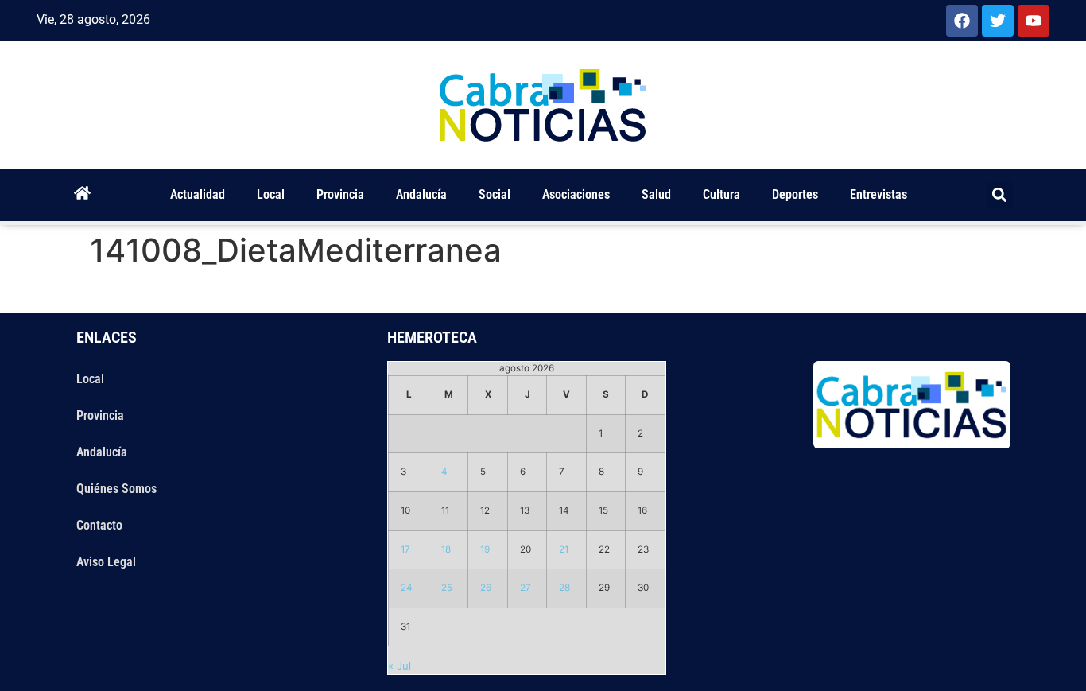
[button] (1000, 195)
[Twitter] (998, 21)
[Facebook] (962, 21)
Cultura (721, 194)
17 (405, 549)
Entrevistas (878, 194)
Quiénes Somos (116, 488)
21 (563, 549)
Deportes (795, 194)
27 (525, 587)
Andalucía (421, 194)
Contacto (99, 525)
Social (494, 194)
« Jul (399, 665)
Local (271, 194)
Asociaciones (576, 194)
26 (485, 587)
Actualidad (197, 194)
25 (446, 587)
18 (446, 549)
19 (485, 549)
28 (564, 587)
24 (407, 587)
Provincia (340, 194)
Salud (656, 194)
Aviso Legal (106, 561)
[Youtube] (1033, 21)
